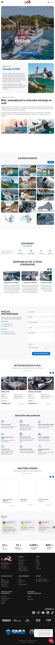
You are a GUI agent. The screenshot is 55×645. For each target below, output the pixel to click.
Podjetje (30, 317)
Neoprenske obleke (43, 499)
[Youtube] (43, 612)
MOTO (37, 557)
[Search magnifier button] (52, 2)
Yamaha (29, 596)
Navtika (21, 34)
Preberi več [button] (5, 532)
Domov (18, 34)
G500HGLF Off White (8, 392)
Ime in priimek (31, 312)
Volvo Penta (30, 599)
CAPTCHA (30, 344)
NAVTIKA (21, 557)
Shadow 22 (31, 392)
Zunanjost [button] (50, 162)
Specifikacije (20, 253)
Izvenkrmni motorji (26, 34)
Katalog (41, 253)
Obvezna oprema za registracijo (7, 499)
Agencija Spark (31, 642)
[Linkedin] (47, 612)
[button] (48, 269)
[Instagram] (38, 612)
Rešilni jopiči (23, 499)
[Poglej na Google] (4, 522)
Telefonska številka (33, 322)
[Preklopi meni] (2, 2)
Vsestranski (31, 34)
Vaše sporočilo (32, 333)
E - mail (30, 327)
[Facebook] (33, 612)
